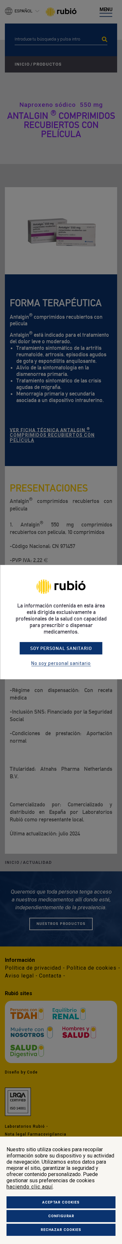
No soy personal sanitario (61, 663)
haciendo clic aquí (30, 1187)
